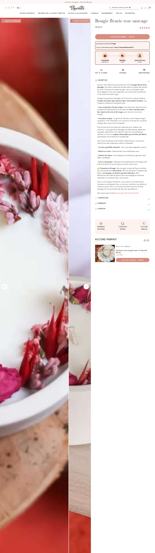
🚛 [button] (97, 43)
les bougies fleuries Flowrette (127, 193)
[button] (124, 8)
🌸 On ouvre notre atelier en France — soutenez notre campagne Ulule (78, 2)
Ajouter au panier (122, 37)
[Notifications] (142, 8)
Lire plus (119, 255)
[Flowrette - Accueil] (77, 8)
